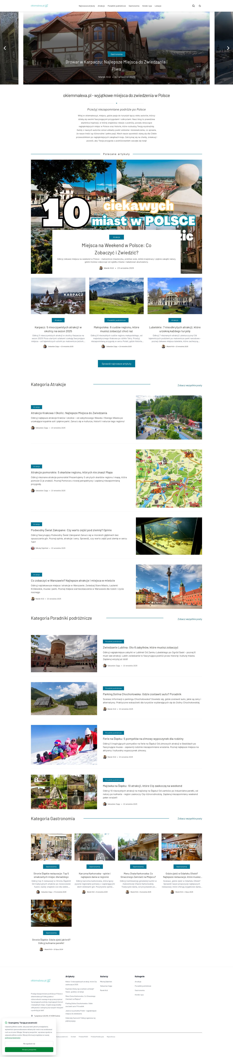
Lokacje (158, 6)
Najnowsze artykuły (87, 6)
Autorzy (104, 976)
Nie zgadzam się (29, 1044)
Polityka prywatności (61, 1036)
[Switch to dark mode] (200, 6)
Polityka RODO (83, 1036)
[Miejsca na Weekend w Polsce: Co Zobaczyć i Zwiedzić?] (116, 217)
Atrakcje (101, 6)
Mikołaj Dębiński (106, 982)
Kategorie (140, 976)
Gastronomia (134, 6)
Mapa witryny (111, 1036)
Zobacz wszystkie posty (190, 385)
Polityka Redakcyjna (97, 1036)
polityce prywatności (12, 1038)
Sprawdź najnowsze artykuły (116, 363)
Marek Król (104, 990)
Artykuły (70, 976)
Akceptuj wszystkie (29, 1050)
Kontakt (73, 1036)
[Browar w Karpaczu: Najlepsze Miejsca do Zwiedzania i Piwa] (116, 48)
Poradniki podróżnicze (117, 6)
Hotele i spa (147, 6)
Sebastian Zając (106, 986)
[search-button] (193, 5)
